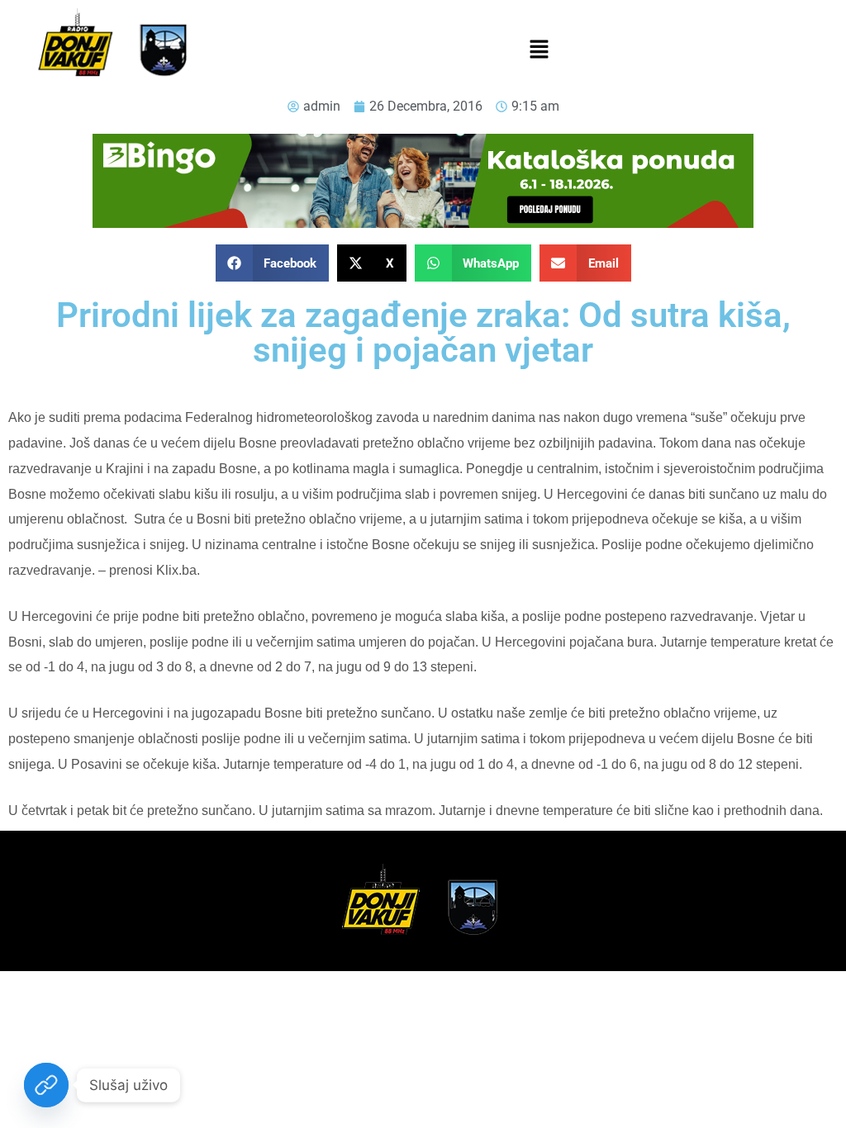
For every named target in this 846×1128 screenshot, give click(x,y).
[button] (538, 50)
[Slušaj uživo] (46, 1085)
